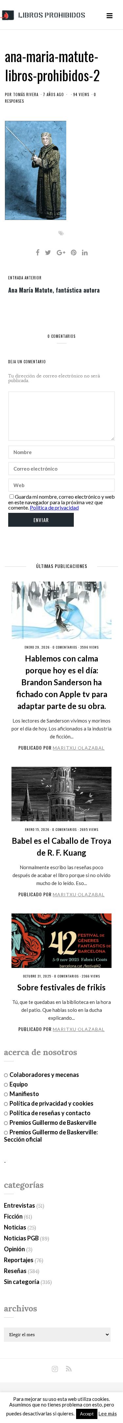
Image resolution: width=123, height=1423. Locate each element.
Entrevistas (19, 1205)
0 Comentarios (64, 647)
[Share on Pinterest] (74, 252)
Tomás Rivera (25, 94)
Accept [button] (86, 1413)
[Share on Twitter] (48, 252)
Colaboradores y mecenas (44, 1074)
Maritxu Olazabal (79, 748)
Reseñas (15, 1270)
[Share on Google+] (61, 252)
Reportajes (18, 1259)
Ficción (13, 1216)
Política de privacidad (54, 507)
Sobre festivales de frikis (61, 987)
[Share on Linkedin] (85, 252)
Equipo (19, 1084)
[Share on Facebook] (37, 252)
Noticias (15, 1227)
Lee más (107, 1413)
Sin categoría (21, 1281)
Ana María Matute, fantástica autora (54, 290)
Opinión (14, 1249)
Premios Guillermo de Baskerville (53, 1122)
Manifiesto (24, 1093)
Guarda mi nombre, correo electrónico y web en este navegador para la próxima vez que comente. (61, 502)
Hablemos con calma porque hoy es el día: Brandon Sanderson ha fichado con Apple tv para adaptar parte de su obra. (61, 682)
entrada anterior (25, 277)
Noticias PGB (21, 1238)
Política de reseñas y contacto (50, 1113)
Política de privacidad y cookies (51, 1103)
